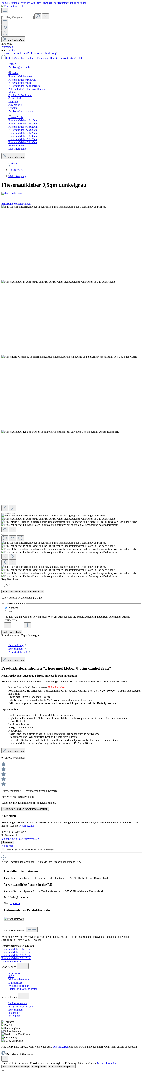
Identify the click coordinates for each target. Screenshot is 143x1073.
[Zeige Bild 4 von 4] (13, 513)
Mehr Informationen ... (109, 1063)
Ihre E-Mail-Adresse (13, 831)
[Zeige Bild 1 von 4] (2, 513)
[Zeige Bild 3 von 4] (9, 513)
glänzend (13, 607)
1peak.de (15, 903)
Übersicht (7, 53)
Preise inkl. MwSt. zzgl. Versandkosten (23, 591)
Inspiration (14, 1012)
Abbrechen (7, 845)
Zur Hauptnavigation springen (69, 2)
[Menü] (4, 10)
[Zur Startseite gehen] (13, 6)
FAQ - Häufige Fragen (20, 1006)
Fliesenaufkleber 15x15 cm (16, 952)
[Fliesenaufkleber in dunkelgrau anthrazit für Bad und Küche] (58, 281)
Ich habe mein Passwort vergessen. (20, 838)
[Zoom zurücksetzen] (12, 538)
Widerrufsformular (18, 985)
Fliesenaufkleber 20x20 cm (16, 958)
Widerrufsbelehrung (19, 979)
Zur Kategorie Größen (20, 110)
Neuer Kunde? (27, 825)
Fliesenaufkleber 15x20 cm (16, 955)
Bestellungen (52, 53)
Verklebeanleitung (18, 1003)
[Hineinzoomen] (20, 538)
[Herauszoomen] (4, 538)
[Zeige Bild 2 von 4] (6, 513)
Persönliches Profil (23, 53)
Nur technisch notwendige (16, 1066)
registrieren (13, 49)
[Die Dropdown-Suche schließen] (45, 16)
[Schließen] (2, 534)
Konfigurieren (39, 1066)
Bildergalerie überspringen (16, 203)
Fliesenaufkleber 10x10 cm (16, 948)
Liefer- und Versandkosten (22, 988)
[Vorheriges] (4, 508)
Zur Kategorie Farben (20, 67)
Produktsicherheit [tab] (18, 652)
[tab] (17, 645)
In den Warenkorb (12, 632)
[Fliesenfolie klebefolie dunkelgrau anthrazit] (69, 356)
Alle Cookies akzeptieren (61, 1066)
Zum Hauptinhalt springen (16, 2)
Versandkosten (60, 1046)
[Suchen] (37, 16)
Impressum (14, 973)
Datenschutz (15, 982)
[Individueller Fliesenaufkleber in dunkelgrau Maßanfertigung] (53, 206)
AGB (11, 976)
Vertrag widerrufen (11, 961)
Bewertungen (15, 1009)
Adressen (39, 53)
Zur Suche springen (42, 2)
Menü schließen (16, 40)
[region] (71, 391)
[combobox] (17, 17)
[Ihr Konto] (4, 33)
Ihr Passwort (9, 835)
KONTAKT (15, 1015)
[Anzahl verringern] (7, 625)
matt (11, 611)
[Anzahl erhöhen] (27, 625)
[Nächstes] (12, 508)
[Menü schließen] (9, 71)
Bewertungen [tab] (16, 648)
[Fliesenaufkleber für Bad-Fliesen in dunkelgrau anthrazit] (60, 431)
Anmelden (7, 46)
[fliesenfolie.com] (71, 193)
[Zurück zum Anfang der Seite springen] (4, 1059)
